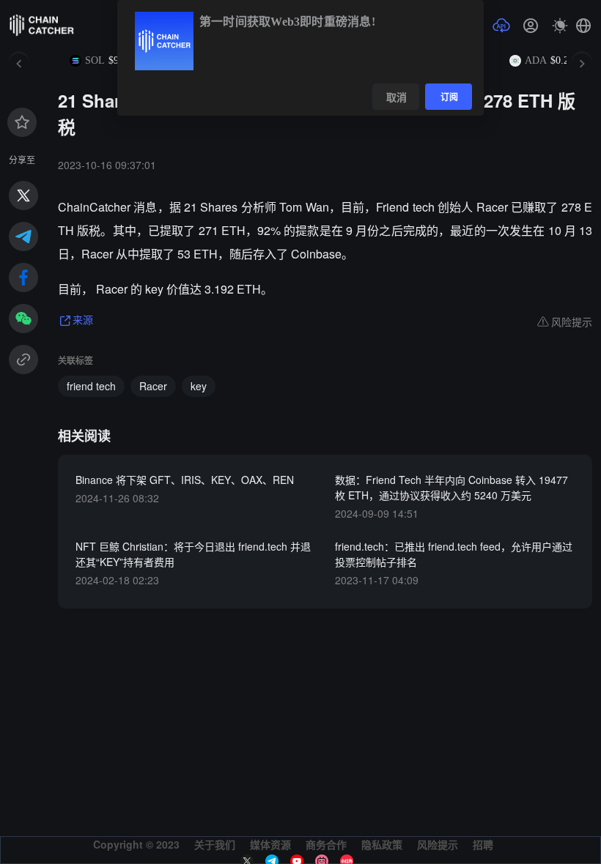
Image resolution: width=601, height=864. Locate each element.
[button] (583, 25)
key (199, 386)
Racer (153, 386)
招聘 (483, 844)
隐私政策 (381, 844)
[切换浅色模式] (560, 25)
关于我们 (214, 844)
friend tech (91, 386)
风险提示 (437, 844)
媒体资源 (270, 844)
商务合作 (326, 844)
